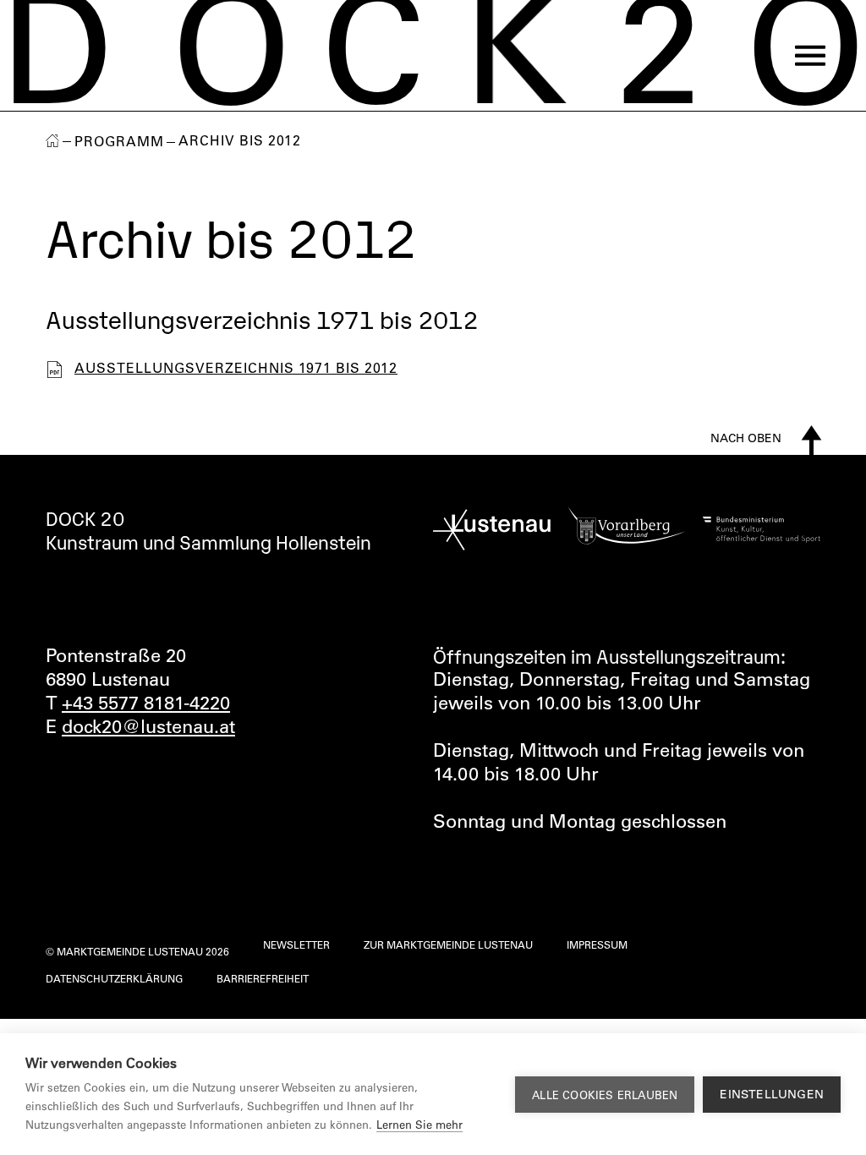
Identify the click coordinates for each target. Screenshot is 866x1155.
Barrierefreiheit (262, 978)
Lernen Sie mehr (419, 1124)
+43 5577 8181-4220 (146, 702)
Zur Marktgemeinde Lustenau (448, 944)
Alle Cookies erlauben (604, 1094)
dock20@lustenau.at (148, 726)
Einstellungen (772, 1094)
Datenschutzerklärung (114, 978)
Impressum (597, 944)
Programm (119, 141)
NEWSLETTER (296, 944)
